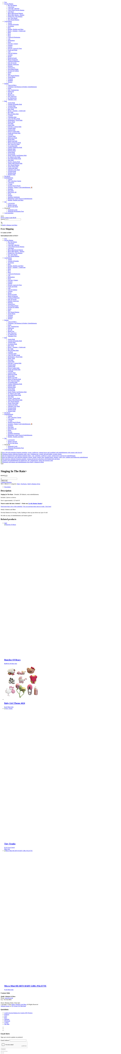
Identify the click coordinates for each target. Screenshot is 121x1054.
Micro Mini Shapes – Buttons (16, 15)
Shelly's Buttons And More (18, 1004)
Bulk (5, 101)
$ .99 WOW (11, 203)
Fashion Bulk (11, 130)
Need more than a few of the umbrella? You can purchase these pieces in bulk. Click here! (26, 506)
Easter (9, 88)
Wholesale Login (12, 210)
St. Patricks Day (12, 98)
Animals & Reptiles (13, 24)
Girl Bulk (10, 134)
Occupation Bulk (12, 146)
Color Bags (11, 7)
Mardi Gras (11, 95)
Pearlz (9, 194)
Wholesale (7, 1021)
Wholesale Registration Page (16, 211)
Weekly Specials (12, 205)
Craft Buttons (8, 21)
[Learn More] (41, 452)
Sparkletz (10, 189)
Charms (10, 179)
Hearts (9, 56)
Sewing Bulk (11, 154)
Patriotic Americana (13, 64)
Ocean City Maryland (20, 1006)
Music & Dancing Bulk (14, 142)
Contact (7, 217)
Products (6, 1014)
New (5, 2)
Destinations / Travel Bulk (15, 120)
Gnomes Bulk (12, 136)
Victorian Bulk (12, 171)
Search (3, 219)
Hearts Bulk (11, 139)
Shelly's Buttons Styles (33, 484)
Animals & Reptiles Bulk (15, 104)
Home (2, 217)
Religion (10, 66)
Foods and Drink (12, 50)
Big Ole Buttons (12, 5)
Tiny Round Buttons (13, 19)
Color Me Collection (13, 8)
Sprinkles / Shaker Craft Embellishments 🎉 (20, 187)
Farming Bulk (12, 128)
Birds (9, 32)
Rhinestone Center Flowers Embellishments (20, 198)
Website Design (5, 1006)
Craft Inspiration (8, 213)
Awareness (11, 26)
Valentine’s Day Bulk (14, 170)
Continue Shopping (6, 482)
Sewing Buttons (8, 4)
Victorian (10, 79)
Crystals (10, 184)
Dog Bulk (10, 123)
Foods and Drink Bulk (14, 133)
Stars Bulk (11, 160)
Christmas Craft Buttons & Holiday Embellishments (22, 87)
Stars (9, 74)
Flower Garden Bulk (13, 131)
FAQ (5, 1016)
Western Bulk (11, 174)
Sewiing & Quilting (13, 71)
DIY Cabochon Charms (14, 181)
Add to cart (4, 480)
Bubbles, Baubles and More (15, 200)
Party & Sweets (12, 63)
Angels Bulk (11, 102)
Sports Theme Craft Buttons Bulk (17, 155)
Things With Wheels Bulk (15, 163)
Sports (9, 72)
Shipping (6, 1019)
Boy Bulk (10, 112)
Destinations (11, 40)
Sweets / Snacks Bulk (14, 162)
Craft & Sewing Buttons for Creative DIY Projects (18, 1013)
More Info (14, 663)
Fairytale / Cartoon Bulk (14, 126)
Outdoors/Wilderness (13, 61)
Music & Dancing (13, 59)
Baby (9, 27)
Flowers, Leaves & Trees (15, 48)
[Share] (5, 1051)
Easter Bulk (11, 125)
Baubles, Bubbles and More (15, 29)
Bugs (9, 35)
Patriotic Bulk (12, 149)
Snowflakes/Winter (13, 69)
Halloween (11, 91)
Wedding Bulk (12, 173)
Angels (10, 23)
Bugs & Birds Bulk (13, 114)
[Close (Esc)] (6, 1051)
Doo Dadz (11, 190)
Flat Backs (7, 176)
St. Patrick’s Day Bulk (14, 157)
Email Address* (5, 1040)
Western (10, 82)
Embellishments (8, 178)
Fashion (10, 47)
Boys (9, 34)
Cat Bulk (10, 115)
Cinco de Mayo (12, 85)
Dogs (9, 42)
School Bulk (11, 152)
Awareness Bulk (12, 107)
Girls (9, 51)
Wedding (10, 80)
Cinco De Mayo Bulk (14, 118)
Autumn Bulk (12, 106)
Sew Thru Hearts (12, 18)
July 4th (10, 93)
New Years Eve (12, 96)
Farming (10, 45)
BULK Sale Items (13, 206)
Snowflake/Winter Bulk (14, 158)
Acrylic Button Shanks (35, 503)
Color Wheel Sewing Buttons (16, 10)
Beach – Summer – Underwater (17, 31)
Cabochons (11, 182)
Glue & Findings (12, 53)
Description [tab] (7, 487)
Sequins (10, 195)
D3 (12, 1006)
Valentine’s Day (12, 99)
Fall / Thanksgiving (13, 90)
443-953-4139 (9, 998)
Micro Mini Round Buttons (15, 13)
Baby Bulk (11, 109)
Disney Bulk (11, 122)
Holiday (6, 83)
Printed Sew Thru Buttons (15, 16)
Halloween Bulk (12, 138)
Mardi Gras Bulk (12, 141)
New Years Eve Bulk (14, 144)
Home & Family (12, 58)
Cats (9, 39)
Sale (5, 202)
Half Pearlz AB (12, 192)
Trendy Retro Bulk (13, 166)
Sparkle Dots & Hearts (14, 186)
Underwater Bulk (13, 168)
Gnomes (10, 55)
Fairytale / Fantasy (13, 43)
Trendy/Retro (11, 77)
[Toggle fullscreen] (3, 1051)
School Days (11, 67)
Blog (5, 1017)
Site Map (6, 1024)
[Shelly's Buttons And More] (9, 225)
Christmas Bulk (12, 117)
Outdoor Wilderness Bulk (15, 147)
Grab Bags (11, 12)
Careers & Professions (14, 37)
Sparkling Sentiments (14, 197)
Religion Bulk (12, 150)
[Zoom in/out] (1, 1051)
